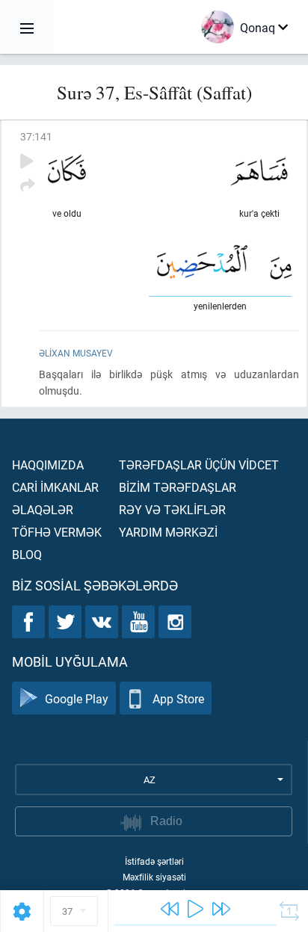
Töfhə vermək (57, 532)
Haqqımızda (48, 464)
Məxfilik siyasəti (154, 877)
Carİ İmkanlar (55, 487)
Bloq (27, 554)
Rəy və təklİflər (172, 509)
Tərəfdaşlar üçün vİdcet (199, 464)
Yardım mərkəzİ (168, 532)
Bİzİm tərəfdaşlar (177, 487)
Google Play (76, 698)
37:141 (36, 136)
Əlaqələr (42, 509)
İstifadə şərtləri (154, 861)
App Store (178, 698)
